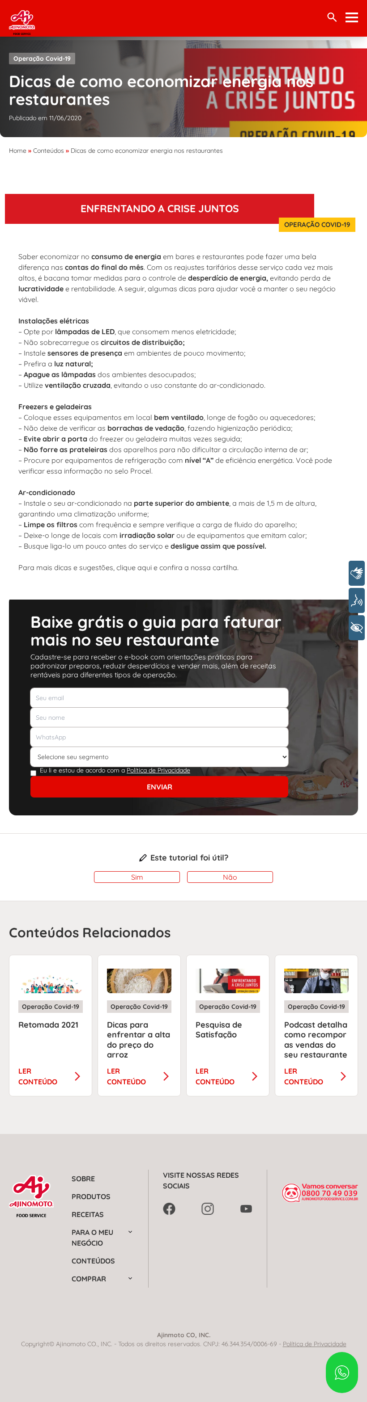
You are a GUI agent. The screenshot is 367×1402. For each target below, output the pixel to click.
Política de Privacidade (158, 770)
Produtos (91, 1196)
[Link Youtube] (246, 1208)
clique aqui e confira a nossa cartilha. (177, 567)
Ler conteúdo (37, 1076)
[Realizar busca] (332, 17)
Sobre (83, 1178)
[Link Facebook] (169, 1208)
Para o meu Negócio (92, 1237)
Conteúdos (48, 151)
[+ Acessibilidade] (357, 627)
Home (17, 151)
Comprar (89, 1278)
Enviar (159, 786)
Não (230, 877)
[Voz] (357, 600)
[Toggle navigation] (352, 17)
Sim (137, 877)
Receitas (88, 1214)
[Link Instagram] (207, 1208)
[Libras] (357, 573)
